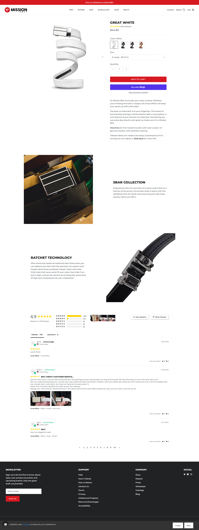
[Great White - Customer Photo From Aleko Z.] (94, 318)
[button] (163, 361)
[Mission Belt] (16, 10)
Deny (189, 525)
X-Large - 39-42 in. (120, 57)
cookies (25, 524)
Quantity (114, 64)
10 (115, 447)
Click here (139, 138)
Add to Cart (138, 79)
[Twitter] (184, 474)
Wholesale (141, 486)
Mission (139, 479)
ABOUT (126, 10)
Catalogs (140, 490)
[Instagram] (191, 474)
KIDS (91, 10)
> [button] (119, 447)
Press (138, 482)
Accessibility (84, 506)
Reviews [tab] (35, 334)
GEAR (116, 10)
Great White (34, 356)
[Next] (102, 56)
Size (112, 52)
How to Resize (85, 482)
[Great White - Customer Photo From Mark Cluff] (103, 318)
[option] (68, 57)
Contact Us (83, 486)
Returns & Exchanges (88, 502)
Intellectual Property (88, 498)
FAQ (80, 475)
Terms (81, 490)
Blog (138, 494)
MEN (71, 10)
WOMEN (81, 10)
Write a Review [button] (160, 317)
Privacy (81, 494)
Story (138, 475)
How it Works (84, 479)
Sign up (13, 499)
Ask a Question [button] (141, 317)
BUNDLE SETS (104, 10)
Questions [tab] (51, 334)
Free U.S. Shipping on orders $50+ (99, 2)
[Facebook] (188, 474)
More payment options (138, 93)
